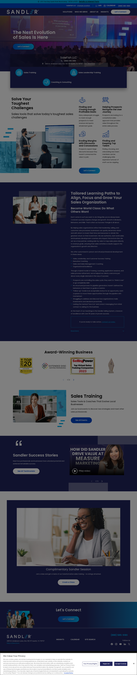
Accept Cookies (120, 664)
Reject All (106, 664)
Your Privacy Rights (90, 664)
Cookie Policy (68, 673)
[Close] (134, 663)
